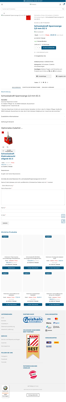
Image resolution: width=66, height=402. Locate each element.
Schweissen (48, 15)
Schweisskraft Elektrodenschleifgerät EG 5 (8, 156)
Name (3, 207)
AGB (2, 318)
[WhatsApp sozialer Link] (47, 82)
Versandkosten (42, 41)
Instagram (4, 356)
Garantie (3, 343)
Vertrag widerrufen (33, 395)
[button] (8, 151)
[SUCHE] (63, 9)
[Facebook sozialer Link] (39, 82)
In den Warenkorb (48, 47)
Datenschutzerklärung (8, 326)
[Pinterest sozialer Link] (45, 82)
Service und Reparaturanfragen (10, 339)
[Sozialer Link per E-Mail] (43, 82)
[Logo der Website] (33, 4)
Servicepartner (5, 346)
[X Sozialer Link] (41, 82)
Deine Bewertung (7, 185)
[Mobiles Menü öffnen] (2, 4)
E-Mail (3, 215)
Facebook (4, 359)
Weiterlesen (11, 267)
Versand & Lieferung (7, 329)
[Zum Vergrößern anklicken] (4, 13)
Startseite (37, 15)
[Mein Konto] (60, 4)
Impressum (4, 323)
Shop (42, 15)
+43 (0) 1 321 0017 (37, 1)
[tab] (16, 87)
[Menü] (8, 386)
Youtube (3, 362)
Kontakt (3, 320)
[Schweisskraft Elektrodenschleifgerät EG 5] (8, 138)
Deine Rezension (6, 188)
